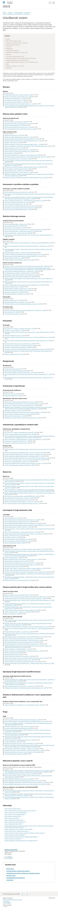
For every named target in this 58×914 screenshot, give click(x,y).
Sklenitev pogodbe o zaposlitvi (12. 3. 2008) (14, 258)
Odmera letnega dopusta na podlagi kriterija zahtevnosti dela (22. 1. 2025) (21, 519)
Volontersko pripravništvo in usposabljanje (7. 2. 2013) (17, 302)
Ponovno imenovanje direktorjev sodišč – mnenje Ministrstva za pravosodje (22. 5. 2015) (25, 200)
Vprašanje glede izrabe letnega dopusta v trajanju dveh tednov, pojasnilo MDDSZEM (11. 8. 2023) (27, 525)
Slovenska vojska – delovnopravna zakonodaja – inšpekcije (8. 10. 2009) (21, 748)
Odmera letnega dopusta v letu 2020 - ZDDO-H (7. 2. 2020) (18, 527)
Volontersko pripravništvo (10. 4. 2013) (13, 300)
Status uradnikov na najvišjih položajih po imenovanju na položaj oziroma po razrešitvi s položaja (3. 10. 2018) (30, 194)
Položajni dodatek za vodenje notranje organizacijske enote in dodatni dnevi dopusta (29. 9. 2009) (27, 596)
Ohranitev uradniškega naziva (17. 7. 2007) (14, 354)
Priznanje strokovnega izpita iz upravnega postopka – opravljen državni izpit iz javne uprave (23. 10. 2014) (29, 449)
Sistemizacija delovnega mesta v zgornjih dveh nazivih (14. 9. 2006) (20, 129)
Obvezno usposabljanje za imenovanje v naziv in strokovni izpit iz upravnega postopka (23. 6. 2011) (27, 146)
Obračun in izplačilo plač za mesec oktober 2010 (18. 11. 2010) (19, 595)
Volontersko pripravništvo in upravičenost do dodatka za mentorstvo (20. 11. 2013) (23, 644)
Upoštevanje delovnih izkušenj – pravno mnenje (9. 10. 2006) (19, 172)
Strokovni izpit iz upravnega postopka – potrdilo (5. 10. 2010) (18, 461)
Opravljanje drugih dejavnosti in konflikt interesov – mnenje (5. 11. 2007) (21, 686)
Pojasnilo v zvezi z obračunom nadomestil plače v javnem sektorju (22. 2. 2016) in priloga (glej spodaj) (28, 628)
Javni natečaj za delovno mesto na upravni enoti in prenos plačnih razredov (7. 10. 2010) (25, 229)
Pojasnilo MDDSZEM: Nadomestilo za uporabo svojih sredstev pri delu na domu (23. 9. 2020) (26, 782)
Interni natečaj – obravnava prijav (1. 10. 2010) (15, 227)
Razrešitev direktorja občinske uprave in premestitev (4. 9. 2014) (19, 343)
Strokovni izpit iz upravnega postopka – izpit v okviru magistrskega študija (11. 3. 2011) (24, 459)
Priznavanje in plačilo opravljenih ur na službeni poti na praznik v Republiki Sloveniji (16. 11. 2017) (27, 626)
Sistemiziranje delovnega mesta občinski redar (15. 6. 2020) (18, 123)
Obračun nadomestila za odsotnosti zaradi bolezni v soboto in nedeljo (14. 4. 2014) (23, 640)
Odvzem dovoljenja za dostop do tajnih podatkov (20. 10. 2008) (19, 151)
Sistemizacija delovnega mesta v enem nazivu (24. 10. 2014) (18, 127)
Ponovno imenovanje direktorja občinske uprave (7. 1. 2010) (18, 209)
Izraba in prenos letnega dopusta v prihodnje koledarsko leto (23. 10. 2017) (22, 532)
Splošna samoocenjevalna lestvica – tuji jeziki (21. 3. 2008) (18, 158)
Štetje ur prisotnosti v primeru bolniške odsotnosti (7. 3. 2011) (18, 499)
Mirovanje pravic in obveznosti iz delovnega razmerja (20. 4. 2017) (20, 328)
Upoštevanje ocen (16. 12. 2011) (12, 393)
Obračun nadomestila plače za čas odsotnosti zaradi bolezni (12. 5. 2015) (21, 638)
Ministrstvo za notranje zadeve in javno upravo (12, 899)
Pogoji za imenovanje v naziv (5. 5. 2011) (14, 148)
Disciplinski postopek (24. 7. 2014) (12, 741)
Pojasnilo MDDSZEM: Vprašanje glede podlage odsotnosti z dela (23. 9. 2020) (22, 780)
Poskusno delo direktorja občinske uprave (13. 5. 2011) (17, 202)
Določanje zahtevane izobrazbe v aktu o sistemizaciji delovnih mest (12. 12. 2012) (23, 140)
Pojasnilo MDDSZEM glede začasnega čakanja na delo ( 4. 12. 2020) (20, 773)
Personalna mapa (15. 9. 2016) (11, 312)
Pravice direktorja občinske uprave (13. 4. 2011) (15, 204)
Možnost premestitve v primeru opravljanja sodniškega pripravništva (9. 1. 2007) (23, 304)
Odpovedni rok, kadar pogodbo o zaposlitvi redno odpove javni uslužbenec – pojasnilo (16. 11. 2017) (27, 246)
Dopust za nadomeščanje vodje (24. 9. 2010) (15, 542)
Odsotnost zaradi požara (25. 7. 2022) (13, 557)
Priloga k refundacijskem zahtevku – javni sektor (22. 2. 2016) (19, 631)
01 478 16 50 (9, 856)
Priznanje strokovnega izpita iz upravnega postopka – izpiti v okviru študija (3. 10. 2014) (25, 452)
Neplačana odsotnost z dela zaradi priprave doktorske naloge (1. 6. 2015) (21, 564)
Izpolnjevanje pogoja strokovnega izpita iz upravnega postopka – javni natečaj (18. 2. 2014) (25, 454)
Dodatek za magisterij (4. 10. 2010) (13, 652)
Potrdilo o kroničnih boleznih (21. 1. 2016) (14, 535)
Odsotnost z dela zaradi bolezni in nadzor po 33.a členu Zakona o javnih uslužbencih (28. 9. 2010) (27, 572)
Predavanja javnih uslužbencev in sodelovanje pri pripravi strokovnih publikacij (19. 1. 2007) (25, 688)
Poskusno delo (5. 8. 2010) (11, 153)
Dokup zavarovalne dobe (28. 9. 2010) (13, 654)
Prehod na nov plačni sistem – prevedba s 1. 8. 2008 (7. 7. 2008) (19, 612)
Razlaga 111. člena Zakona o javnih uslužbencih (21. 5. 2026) (18, 96)
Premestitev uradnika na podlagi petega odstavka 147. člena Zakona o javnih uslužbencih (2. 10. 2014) (28, 340)
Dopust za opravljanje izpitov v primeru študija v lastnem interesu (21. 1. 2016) (22, 559)
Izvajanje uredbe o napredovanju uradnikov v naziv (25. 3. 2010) (19, 414)
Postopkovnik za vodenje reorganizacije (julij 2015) (16, 370)
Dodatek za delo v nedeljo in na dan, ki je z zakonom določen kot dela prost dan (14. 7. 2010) (26, 658)
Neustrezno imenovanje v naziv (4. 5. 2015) (14, 335)
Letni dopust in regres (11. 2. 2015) (12, 537)
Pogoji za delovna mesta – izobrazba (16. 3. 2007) (16, 170)
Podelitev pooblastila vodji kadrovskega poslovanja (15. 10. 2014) (19, 740)
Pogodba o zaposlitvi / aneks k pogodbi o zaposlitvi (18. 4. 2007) (19, 259)
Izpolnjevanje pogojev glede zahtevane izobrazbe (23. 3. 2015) (19, 137)
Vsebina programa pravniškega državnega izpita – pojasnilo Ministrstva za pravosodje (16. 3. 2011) (27, 458)
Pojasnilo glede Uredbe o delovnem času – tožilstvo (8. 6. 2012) (19, 498)
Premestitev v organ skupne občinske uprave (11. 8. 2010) (18, 347)
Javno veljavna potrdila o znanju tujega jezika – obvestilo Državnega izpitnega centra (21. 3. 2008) (27, 156)
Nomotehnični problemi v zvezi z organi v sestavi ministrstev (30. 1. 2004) (22, 752)
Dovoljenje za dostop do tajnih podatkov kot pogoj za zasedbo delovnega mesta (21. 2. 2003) (26, 177)
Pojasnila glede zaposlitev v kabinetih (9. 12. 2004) (16, 294)
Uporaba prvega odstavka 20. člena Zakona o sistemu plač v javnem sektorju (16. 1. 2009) (25, 598)
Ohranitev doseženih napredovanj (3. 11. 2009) (15, 416)
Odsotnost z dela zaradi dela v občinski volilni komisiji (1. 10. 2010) (20, 570)
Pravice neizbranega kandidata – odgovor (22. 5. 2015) (17, 224)
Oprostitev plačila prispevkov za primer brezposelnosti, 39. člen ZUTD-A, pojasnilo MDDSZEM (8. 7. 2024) (28, 242)
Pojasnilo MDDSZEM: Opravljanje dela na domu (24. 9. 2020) (18, 778)
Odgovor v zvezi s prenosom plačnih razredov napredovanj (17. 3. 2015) (21, 405)
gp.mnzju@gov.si (7, 902)
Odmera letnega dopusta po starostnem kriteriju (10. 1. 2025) (18, 521)
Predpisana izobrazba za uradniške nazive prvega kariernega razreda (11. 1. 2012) (23, 144)
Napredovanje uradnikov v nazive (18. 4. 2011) (15, 410)
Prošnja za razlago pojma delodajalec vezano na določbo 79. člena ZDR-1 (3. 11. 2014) (24, 254)
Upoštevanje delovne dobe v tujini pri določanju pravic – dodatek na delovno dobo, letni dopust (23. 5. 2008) (29, 663)
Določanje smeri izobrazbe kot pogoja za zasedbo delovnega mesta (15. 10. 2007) (23, 167)
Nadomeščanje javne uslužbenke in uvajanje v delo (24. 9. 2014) (19, 273)
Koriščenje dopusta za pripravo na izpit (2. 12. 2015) (16, 561)
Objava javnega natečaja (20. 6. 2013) (13, 226)
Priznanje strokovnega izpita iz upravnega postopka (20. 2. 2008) (19, 465)
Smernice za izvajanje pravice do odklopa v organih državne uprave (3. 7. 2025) (22, 719)
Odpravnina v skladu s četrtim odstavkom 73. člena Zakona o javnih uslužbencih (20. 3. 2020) (26, 266)
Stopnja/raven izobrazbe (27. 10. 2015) (13, 135)
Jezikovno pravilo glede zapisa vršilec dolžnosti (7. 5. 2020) (18, 192)
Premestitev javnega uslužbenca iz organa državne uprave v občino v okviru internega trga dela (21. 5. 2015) (29, 332)
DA (22, 894)
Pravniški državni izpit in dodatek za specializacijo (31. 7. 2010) (19, 656)
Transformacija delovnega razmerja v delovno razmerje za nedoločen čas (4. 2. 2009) (24, 285)
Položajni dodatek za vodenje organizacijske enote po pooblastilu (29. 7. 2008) (22, 610)
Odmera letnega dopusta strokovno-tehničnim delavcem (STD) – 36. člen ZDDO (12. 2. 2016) (26, 533)
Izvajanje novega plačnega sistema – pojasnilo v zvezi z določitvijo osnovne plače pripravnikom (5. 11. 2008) (29, 600)
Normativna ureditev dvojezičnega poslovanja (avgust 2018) (18, 728)
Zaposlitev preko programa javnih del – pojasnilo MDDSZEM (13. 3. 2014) (21, 743)
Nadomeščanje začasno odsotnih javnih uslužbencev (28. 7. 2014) (19, 276)
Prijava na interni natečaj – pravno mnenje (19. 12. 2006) (17, 233)
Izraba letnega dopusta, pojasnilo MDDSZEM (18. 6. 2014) (18, 539)
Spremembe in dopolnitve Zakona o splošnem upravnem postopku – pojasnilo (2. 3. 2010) (25, 463)
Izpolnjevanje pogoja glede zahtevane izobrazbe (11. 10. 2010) (19, 149)
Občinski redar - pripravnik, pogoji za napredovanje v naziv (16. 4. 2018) (21, 402)
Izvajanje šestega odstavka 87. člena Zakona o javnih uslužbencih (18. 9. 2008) (22, 155)
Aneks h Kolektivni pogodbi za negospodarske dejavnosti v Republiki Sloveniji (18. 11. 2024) (25, 721)
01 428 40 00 (6, 901)
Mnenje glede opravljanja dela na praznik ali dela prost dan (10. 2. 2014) (21, 642)
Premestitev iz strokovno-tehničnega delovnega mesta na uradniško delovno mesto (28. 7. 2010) (27, 349)
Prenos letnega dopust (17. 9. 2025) (13, 518)
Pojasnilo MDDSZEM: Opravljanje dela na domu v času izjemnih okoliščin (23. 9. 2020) (24, 784)
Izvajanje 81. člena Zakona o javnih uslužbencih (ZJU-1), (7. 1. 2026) (20, 103)
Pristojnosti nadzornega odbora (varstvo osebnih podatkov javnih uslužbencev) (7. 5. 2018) (25, 310)
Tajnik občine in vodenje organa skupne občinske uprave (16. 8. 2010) (20, 207)
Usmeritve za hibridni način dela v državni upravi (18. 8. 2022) (19, 726)
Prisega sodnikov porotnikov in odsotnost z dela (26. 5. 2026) (18, 94)
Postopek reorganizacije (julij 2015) (13, 369)
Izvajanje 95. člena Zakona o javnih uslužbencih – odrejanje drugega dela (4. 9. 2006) (24, 750)
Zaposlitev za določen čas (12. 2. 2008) (13, 286)
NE (27, 894)
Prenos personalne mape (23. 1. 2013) (13, 314)
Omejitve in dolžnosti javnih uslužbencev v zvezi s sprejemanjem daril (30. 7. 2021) (23, 705)
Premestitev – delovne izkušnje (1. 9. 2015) (14, 330)
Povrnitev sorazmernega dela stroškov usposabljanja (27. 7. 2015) (19, 434)
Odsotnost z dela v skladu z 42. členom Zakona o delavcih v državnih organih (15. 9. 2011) (25, 568)
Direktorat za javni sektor (11, 849)
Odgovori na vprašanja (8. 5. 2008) (12, 613)
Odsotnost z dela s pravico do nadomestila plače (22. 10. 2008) (19, 580)
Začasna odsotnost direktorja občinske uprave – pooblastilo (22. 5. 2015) (21, 271)
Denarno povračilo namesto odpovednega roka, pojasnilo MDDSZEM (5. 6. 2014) (23, 256)
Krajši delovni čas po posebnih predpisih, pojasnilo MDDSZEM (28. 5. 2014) (22, 496)
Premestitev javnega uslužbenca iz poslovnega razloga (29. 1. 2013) (20, 345)
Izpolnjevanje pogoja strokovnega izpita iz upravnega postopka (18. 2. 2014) (22, 139)
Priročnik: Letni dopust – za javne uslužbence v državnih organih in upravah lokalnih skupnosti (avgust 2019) (29, 528)
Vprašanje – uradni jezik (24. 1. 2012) (13, 142)
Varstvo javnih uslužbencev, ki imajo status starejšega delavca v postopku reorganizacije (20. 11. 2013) (28, 374)
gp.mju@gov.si (9, 858)
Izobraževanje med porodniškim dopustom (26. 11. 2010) (17, 441)
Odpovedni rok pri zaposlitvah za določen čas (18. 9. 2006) (18, 290)
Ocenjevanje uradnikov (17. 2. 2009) (13, 395)
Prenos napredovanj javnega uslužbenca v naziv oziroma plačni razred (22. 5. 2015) (23, 403)
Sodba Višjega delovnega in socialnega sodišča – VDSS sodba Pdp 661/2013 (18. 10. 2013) (25, 636)
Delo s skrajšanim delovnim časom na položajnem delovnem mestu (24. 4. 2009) (23, 503)
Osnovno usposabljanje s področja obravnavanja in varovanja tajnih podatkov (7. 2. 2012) (25, 439)
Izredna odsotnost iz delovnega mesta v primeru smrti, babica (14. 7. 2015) (21, 563)
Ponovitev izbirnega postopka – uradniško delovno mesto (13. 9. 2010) (21, 231)
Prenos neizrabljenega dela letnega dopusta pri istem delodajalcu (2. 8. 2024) (22, 523)
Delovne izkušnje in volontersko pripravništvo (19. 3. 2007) (18, 168)
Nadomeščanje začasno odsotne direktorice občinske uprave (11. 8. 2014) (21, 274)
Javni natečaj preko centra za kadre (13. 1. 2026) (15, 102)
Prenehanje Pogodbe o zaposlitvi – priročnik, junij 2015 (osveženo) (20, 252)
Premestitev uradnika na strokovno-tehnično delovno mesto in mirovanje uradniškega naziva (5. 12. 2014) (29, 337)
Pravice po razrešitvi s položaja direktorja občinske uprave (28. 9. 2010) (21, 205)
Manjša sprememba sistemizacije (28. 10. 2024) (15, 121)
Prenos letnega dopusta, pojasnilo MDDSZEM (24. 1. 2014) (18, 541)
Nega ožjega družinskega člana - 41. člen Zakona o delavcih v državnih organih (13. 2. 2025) (25, 549)
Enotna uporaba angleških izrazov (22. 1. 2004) (15, 754)
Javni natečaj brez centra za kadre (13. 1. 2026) (15, 100)
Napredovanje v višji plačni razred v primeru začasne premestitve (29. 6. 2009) (23, 417)
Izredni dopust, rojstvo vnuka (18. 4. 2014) (14, 566)
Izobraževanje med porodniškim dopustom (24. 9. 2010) (17, 443)
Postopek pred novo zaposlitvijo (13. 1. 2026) (15, 98)
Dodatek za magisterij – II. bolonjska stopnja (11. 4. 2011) (17, 649)
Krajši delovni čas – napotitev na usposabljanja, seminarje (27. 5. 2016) (21, 432)
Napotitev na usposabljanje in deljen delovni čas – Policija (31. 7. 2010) (21, 501)
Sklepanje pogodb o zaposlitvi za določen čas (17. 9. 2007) (18, 288)
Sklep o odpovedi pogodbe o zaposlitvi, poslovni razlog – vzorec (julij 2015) (22, 372)
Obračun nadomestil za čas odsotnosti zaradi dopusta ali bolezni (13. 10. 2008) (23, 661)
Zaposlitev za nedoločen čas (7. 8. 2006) (14, 292)
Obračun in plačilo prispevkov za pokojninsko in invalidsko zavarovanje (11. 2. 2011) (23, 650)
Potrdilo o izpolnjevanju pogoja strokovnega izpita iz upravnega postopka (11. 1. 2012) (24, 456)
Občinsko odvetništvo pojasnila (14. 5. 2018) (14, 125)
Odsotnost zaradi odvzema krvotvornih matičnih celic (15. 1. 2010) (20, 659)
